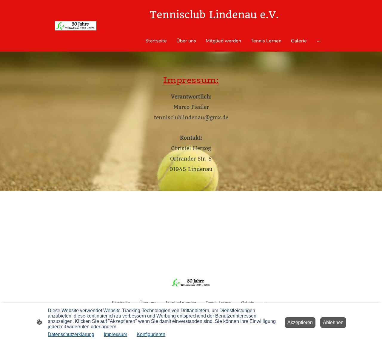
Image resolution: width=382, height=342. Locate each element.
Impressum (115, 334)
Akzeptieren (300, 322)
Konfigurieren (151, 334)
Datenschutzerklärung (71, 334)
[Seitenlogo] (75, 25)
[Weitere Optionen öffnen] (319, 41)
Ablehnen (333, 322)
